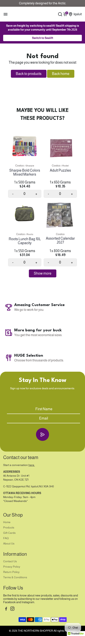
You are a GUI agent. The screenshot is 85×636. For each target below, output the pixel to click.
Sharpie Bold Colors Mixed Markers (24, 172)
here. (31, 465)
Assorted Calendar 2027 (60, 240)
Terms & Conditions (15, 577)
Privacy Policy (11, 566)
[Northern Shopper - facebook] (6, 609)
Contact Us (10, 561)
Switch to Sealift (42, 38)
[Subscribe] (42, 434)
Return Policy (11, 572)
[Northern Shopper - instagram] (12, 609)
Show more (42, 273)
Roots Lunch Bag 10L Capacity (25, 241)
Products (8, 527)
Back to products (29, 74)
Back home (60, 74)
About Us (8, 543)
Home (6, 522)
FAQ (6, 538)
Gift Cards (9, 532)
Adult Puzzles (60, 170)
